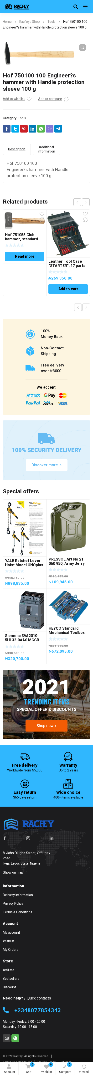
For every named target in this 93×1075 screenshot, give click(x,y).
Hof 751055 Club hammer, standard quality (21, 239)
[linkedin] (51, 838)
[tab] (17, 149)
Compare (65, 1068)
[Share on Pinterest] (24, 129)
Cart (29, 1068)
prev (77, 202)
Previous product (78, 307)
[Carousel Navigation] (81, 202)
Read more (25, 256)
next (86, 202)
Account (9, 1072)
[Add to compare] (66, 99)
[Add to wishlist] (29, 99)
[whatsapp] (15, 1038)
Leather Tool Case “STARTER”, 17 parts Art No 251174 (66, 266)
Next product (86, 307)
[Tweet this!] (15, 129)
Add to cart (68, 289)
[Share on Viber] (49, 129)
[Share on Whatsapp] (41, 129)
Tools (51, 21)
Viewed (84, 1072)
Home (7, 21)
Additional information (46, 149)
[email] (6, 1038)
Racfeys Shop (29, 21)
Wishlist (46, 1068)
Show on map (13, 872)
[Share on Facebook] (6, 129)
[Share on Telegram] (58, 129)
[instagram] (28, 838)
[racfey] (17, 6)
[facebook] (5, 838)
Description (16, 149)
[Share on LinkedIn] (32, 129)
